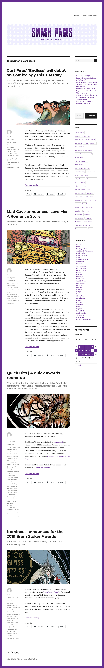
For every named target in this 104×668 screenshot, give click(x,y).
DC (91, 175)
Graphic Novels (81, 281)
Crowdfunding (81, 266)
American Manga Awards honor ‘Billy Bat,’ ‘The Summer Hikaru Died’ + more (86, 84)
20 (89, 354)
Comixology (11, 145)
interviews (90, 193)
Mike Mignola (79, 207)
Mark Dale (16, 155)
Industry (79, 285)
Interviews (79, 287)
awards (15, 458)
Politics (78, 300)
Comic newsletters (89, 16)
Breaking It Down (82, 249)
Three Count (80, 315)
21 (92, 354)
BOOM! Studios (80, 147)
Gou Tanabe (11, 616)
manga (77, 204)
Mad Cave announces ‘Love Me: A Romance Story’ (37, 214)
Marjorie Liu (11, 627)
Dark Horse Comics (81, 175)
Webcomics (80, 317)
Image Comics (80, 193)
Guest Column (80, 283)
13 (89, 350)
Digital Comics (11, 142)
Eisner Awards (91, 179)
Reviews (79, 307)
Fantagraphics (80, 182)
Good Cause (80, 279)
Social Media (80, 311)
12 (86, 350)
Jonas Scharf (11, 625)
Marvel (84, 204)
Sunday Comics (81, 313)
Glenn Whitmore (81, 186)
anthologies (79, 139)
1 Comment (10, 303)
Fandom (79, 274)
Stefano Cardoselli (13, 162)
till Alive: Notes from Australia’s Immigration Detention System (13, 505)
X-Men (90, 229)
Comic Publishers (82, 255)
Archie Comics (90, 139)
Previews (79, 302)
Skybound (78, 214)
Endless (9, 153)
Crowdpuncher (81, 268)
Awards (9, 600)
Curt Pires (16, 149)
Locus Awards (11, 482)
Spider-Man (79, 218)
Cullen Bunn (15, 614)
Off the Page (80, 296)
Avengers (78, 143)
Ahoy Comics (79, 132)
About (76, 16)
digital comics (80, 179)
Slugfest (87, 214)
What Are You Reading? (83, 225)
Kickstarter (78, 200)
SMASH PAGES (11, 659)
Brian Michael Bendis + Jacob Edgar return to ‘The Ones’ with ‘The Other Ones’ (86, 91)
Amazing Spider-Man (82, 136)
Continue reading (32, 185)
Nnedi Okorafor (12, 486)
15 (95, 350)
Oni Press (89, 207)
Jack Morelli (79, 197)
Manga (78, 292)
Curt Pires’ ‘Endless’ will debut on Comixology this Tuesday (36, 72)
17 (79, 354)
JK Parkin (10, 136)
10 (79, 350)
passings (78, 211)
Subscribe (91, 116)
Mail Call (79, 289)
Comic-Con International (83, 154)
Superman (78, 222)
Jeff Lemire (89, 197)
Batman (93, 143)
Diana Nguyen (11, 151)
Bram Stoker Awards (51, 592)
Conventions (80, 262)
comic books (11, 285)
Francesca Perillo (12, 288)
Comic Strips (80, 257)
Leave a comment (13, 167)
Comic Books (11, 280)
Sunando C (10, 164)
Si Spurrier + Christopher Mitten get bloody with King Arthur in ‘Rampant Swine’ (86, 97)
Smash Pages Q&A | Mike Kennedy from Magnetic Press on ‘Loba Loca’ (86, 78)
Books (78, 247)
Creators (79, 264)
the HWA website (43, 468)
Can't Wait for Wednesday (83, 150)
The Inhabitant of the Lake (12, 499)
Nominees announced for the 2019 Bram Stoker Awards (35, 534)
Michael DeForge (12, 484)
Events (78, 272)
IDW (88, 189)
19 (86, 354)
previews (86, 211)
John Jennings (12, 479)
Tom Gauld (10, 512)
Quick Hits (10, 444)
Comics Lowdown (81, 161)
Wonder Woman (80, 229)
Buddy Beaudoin (12, 283)
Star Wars (88, 218)
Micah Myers (11, 158)
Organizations (80, 298)
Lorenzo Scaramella (13, 290)
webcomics (88, 222)
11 (82, 350)
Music (78, 294)
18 (82, 354)
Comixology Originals (82, 168)
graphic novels (80, 189)
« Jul (79, 365)
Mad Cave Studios (12, 296)
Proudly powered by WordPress (28, 659)
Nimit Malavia (11, 298)
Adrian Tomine (11, 447)
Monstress (10, 629)
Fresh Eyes (79, 277)
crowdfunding (80, 172)
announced (58, 442)
